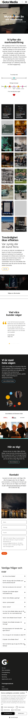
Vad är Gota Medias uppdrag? (11, 598)
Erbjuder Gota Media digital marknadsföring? (10, 592)
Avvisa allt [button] (21, 713)
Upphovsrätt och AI (7, 679)
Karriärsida (4, 674)
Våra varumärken (6, 670)
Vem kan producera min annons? (12, 587)
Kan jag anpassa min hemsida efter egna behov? (12, 629)
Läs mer (5, 269)
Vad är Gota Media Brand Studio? (12, 617)
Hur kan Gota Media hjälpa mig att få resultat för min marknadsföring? (13, 612)
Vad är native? (7, 607)
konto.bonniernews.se (14, 485)
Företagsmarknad (7, 683)
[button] (9, 343)
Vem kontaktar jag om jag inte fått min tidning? (14, 645)
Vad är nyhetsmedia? (8, 602)
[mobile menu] (26, 2)
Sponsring (4, 676)
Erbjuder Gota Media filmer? (11, 639)
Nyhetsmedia (5, 689)
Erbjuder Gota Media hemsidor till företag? (12, 623)
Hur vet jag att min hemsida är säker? (13, 635)
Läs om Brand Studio (8, 381)
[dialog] (14, 705)
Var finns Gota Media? (9, 576)
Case (3, 686)
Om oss (3, 668)
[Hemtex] (21, 208)
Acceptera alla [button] (8, 713)
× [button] (26, 692)
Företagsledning (6, 672)
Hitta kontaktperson (14, 461)
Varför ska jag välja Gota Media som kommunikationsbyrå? (13, 581)
